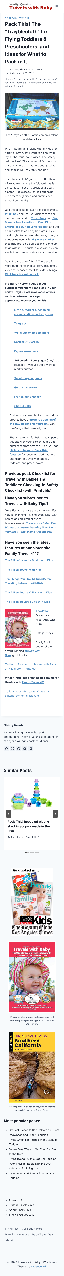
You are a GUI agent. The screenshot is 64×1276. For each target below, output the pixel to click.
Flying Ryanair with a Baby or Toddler (32, 1158)
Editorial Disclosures (21, 1205)
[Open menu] (57, 6)
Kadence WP (39, 1266)
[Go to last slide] (8, 814)
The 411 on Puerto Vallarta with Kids (28, 592)
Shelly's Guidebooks (21, 1214)
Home (8, 79)
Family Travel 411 (33, 682)
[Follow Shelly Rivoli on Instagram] (18, 748)
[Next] (55, 814)
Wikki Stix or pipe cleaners (31, 332)
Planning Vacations (17, 1234)
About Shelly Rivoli (20, 1209)
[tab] (26, 852)
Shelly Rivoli (19, 69)
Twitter (9, 664)
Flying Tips (12, 1228)
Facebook (24, 664)
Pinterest (30, 668)
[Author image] (7, 70)
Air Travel (11, 18)
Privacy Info (16, 1200)
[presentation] (32, 796)
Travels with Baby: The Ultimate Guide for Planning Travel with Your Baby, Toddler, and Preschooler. (30, 527)
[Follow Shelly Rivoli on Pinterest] (30, 748)
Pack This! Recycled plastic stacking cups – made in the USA (28, 826)
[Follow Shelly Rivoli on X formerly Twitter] (12, 748)
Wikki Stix (11, 214)
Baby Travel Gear (43, 1234)
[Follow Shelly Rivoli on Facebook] (6, 748)
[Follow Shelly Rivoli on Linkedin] (24, 748)
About (9, 1240)
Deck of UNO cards (26, 341)
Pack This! (24, 18)
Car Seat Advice (32, 1228)
